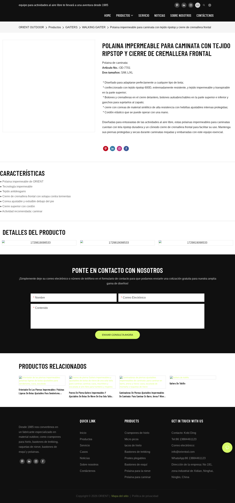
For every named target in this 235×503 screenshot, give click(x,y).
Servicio (85, 445)
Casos (84, 451)
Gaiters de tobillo (177, 383)
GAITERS (71, 27)
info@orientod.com (183, 451)
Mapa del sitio (120, 496)
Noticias (85, 458)
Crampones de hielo (137, 432)
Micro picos (131, 439)
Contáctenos (87, 470)
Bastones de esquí (136, 464)
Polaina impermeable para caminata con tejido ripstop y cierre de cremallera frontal (160, 27)
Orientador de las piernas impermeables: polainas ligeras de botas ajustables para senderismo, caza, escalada (41, 391)
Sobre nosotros (89, 464)
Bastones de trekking (137, 451)
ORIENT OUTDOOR (31, 27)
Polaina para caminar (138, 477)
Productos (55, 27)
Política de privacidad (145, 496)
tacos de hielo (133, 445)
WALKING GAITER (94, 27)
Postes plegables (135, 458)
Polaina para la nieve (138, 470)
